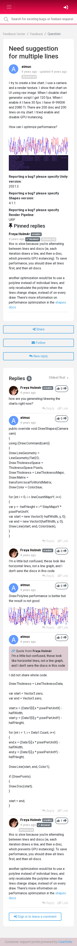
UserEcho (65, 942)
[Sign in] (66, 8)
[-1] (65, 388)
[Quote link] (13, 651)
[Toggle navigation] (9, 7)
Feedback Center (14, 34)
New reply (40, 356)
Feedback (36, 34)
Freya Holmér (19, 234)
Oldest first (57, 377)
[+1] (58, 388)
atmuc (26, 67)
